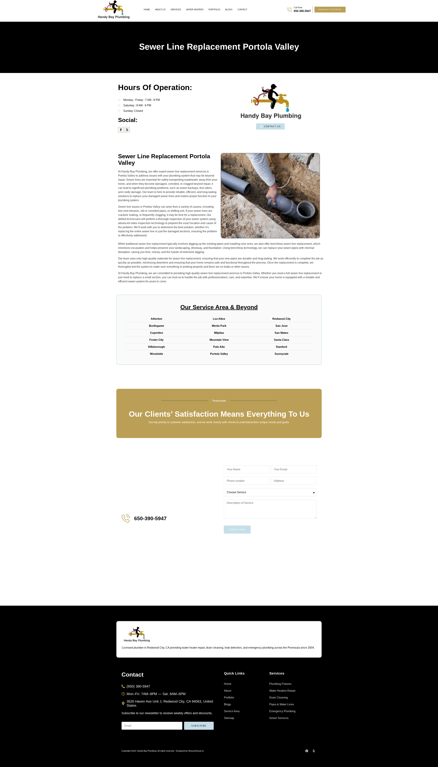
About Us (160, 9)
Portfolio (214, 9)
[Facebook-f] (121, 129)
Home (147, 9)
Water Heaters (194, 9)
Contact (242, 9)
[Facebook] (307, 751)
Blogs (228, 9)
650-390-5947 (302, 11)
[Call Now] (289, 9)
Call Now (298, 7)
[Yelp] (127, 129)
